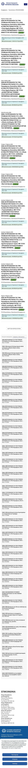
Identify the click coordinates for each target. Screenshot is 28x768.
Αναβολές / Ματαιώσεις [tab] (18, 336)
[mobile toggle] (25, 4)
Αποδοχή (14, 763)
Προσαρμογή (15, 754)
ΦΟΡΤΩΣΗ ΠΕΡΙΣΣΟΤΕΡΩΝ (14, 328)
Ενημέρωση (4, 10)
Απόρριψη (14, 759)
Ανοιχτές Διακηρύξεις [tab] (7, 336)
